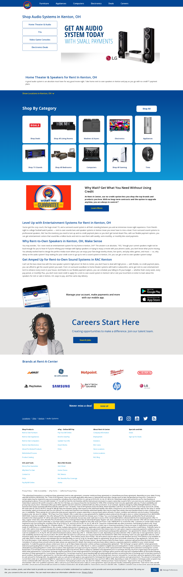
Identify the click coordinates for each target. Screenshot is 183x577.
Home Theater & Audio (40, 24)
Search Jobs (85, 340)
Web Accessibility (40, 491)
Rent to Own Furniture (29, 433)
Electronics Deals (40, 47)
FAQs (59, 449)
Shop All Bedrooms (63, 167)
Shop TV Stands (35, 167)
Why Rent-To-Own (28, 470)
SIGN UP (104, 406)
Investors (96, 441)
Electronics (119, 138)
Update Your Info (64, 441)
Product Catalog (28, 457)
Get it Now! (61, 466)
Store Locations (98, 449)
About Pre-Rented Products (31, 449)
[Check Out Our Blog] (154, 421)
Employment (97, 437)
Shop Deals (35, 138)
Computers (91, 167)
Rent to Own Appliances (30, 437)
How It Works (62, 445)
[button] (169, 570)
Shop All (147, 108)
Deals (131, 433)
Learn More (96, 208)
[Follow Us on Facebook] (120, 421)
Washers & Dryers (91, 138)
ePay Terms (53, 491)
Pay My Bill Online (28, 482)
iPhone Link (151, 300)
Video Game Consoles (40, 39)
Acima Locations (99, 453)
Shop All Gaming (120, 167)
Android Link (151, 292)
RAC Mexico (62, 474)
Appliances (147, 138)
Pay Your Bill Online (64, 433)
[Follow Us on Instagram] (129, 421)
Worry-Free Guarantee (30, 466)
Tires (148, 167)
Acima (60, 482)
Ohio (34, 418)
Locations (26, 418)
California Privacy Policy (68, 491)
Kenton (41, 418)
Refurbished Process (29, 453)
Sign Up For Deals (135, 437)
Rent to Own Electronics (30, 445)
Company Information (101, 433)
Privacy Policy (87, 572)
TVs (40, 32)
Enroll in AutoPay (64, 437)
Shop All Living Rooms (63, 138)
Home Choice (62, 470)
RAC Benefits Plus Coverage (67, 478)
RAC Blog (96, 457)
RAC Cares (97, 445)
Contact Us (26, 474)
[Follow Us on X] (145, 421)
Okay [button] (155, 570)
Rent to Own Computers (30, 441)
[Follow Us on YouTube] (137, 421)
